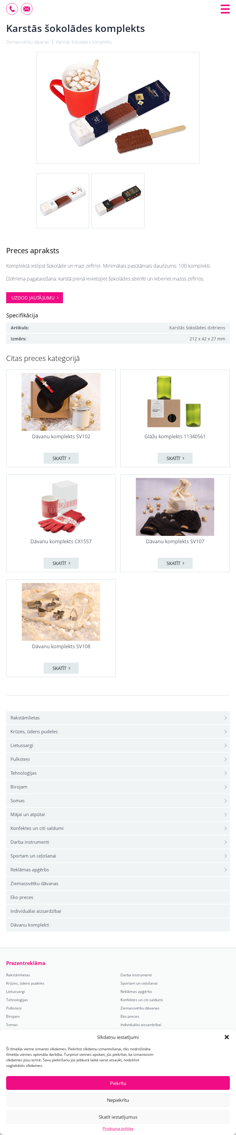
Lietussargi (21, 745)
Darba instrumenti (29, 842)
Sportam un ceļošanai (33, 856)
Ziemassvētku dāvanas (34, 883)
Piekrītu (118, 1083)
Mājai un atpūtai (27, 814)
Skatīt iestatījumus (118, 1117)
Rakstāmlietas (25, 718)
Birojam (18, 787)
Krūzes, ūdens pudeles (34, 731)
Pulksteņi (20, 759)
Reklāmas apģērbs (29, 869)
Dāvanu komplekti (29, 925)
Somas (17, 800)
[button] (227, 1037)
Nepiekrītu (118, 1100)
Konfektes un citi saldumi (37, 828)
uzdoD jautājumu (33, 298)
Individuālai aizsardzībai (35, 911)
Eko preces (21, 897)
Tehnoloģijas (23, 773)
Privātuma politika (118, 1128)
